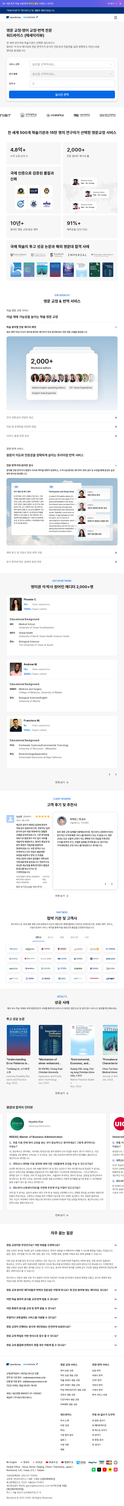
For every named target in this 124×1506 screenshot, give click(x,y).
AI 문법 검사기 (98, 1420)
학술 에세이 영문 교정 (70, 1380)
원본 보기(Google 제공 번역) (29, 887)
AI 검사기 (96, 1444)
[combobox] (72, 64)
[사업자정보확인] (47, 1479)
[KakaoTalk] (110, 1470)
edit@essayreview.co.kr (35, 1381)
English (13, 1462)
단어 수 (12, 83)
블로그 (63, 1440)
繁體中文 (68, 1462)
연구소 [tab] (51, 937)
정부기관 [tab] (74, 937)
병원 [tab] (62, 937)
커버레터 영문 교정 (68, 1404)
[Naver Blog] (94, 1470)
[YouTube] (105, 1470)
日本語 (39, 1462)
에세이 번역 (97, 1375)
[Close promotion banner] (120, 3)
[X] (99, 1470)
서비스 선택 (14, 64)
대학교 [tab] (38, 937)
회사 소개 (64, 1420)
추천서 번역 (97, 1385)
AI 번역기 (96, 1435)
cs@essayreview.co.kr (34, 1377)
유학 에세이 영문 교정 (70, 1385)
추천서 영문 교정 (67, 1394)
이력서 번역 (97, 1390)
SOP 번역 (96, 1380)
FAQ (62, 1430)
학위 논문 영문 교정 (69, 1375)
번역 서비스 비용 (99, 1394)
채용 (62, 1449)
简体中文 (53, 1462)
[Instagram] (116, 1470)
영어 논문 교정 (66, 1370)
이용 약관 (64, 1444)
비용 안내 (64, 1425)
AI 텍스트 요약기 (99, 1430)
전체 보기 (60, 782)
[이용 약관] (62, 1485)
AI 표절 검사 (97, 1440)
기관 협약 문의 (66, 1435)
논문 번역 (96, 1370)
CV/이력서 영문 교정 (69, 1399)
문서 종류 (13, 74)
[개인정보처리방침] (15, 1489)
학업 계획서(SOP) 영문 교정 (73, 1390)
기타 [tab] (86, 937)
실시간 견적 (62, 94)
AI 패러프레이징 (99, 1425)
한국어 (26, 1462)
